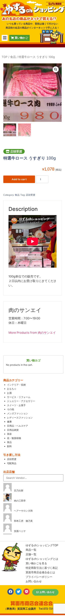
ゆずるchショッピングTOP (42, 545)
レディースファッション (20, 417)
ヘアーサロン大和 (23, 510)
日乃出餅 (18, 490)
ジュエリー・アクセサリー (21, 401)
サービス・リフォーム (18, 397)
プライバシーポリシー (39, 576)
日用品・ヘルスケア (17, 425)
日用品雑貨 (13, 429)
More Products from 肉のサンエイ (32, 332)
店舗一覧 (31, 554)
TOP (5, 57)
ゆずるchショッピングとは (42, 558)
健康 (9, 421)
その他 (10, 409)
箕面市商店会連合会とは (40, 572)
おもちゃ (11, 388)
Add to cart (19, 179)
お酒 (9, 392)
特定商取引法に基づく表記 (42, 567)
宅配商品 (11, 463)
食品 (13, 57)
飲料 (9, 446)
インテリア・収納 (16, 384)
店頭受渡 (30, 194)
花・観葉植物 (14, 438)
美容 (9, 433)
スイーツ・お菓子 (16, 405)
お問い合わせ (34, 581)
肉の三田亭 (20, 500)
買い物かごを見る (36, 563)
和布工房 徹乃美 (23, 520)
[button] (45, 592)
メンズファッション (17, 413)
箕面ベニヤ (20, 531)
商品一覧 (31, 549)
